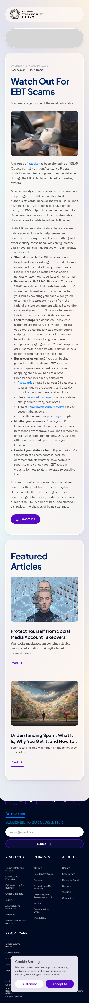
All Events (10, 914)
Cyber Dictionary (14, 893)
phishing (53, 416)
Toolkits (9, 899)
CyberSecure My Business (43, 887)
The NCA (66, 891)
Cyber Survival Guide (13, 945)
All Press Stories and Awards (16, 921)
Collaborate (68, 873)
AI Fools (38, 867)
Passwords (25, 382)
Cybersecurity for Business (15, 886)
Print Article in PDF (25, 522)
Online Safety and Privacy (14, 869)
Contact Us (68, 898)
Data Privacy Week (43, 873)
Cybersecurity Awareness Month (43, 895)
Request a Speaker (72, 879)
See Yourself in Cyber (41, 910)
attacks (33, 163)
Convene (38, 879)
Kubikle (37, 903)
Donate (66, 867)
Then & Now (40, 917)
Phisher (9, 958)
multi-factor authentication (46, 407)
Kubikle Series (12, 952)
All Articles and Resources (13, 906)
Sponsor (66, 885)
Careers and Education (12, 877)
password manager (38, 397)
